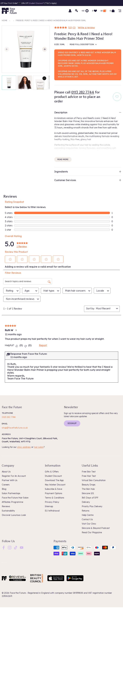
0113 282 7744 (82, 92)
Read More (62, 159)
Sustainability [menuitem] (8, 510)
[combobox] (105, 308)
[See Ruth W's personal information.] (16, 330)
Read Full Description (82, 44)
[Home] (4, 578)
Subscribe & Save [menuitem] (53, 489)
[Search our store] (76, 10)
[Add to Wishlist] (117, 97)
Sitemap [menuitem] (49, 506)
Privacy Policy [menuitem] (52, 502)
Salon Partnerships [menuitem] (11, 493)
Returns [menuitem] (85, 510)
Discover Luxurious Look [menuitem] (14, 515)
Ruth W (9, 330)
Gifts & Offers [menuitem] (52, 471)
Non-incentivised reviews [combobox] (20, 298)
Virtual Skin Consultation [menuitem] (94, 480)
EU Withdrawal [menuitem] (52, 510)
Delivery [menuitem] (86, 502)
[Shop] (119, 10)
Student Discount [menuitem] (53, 476)
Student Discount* (26, 3)
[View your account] (70, 10)
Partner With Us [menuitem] (9, 480)
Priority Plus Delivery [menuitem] (92, 506)
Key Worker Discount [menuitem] (55, 484)
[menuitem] (3, 547)
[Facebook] (3, 547)
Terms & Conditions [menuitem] (54, 497)
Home (4, 20)
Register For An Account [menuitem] (14, 476)
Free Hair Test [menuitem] (89, 476)
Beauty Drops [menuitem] (88, 484)
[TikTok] (15, 547)
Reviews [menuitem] (6, 506)
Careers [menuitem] (6, 484)
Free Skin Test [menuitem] (89, 471)
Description (60, 112)
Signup (72, 423)
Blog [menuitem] (4, 489)
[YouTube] (21, 547)
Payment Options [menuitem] (53, 493)
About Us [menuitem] (6, 471)
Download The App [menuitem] (54, 480)
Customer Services (65, 180)
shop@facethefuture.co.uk (15, 427)
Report (43, 345)
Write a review (86, 27)
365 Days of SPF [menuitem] (90, 497)
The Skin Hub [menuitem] (88, 489)
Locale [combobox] (100, 290)
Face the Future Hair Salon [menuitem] (15, 497)
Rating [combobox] (9, 290)
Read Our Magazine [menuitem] (92, 532)
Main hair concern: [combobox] (75, 290)
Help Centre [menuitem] (87, 515)
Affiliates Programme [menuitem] (12, 502)
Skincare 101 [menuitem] (88, 493)
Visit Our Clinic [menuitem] (89, 523)
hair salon (39, 447)
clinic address (24, 447)
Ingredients (61, 171)
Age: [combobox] (27, 290)
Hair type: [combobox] (48, 290)
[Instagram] (9, 547)
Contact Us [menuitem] (87, 519)
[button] (10, 259)
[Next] (44, 49)
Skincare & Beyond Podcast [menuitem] (96, 528)
